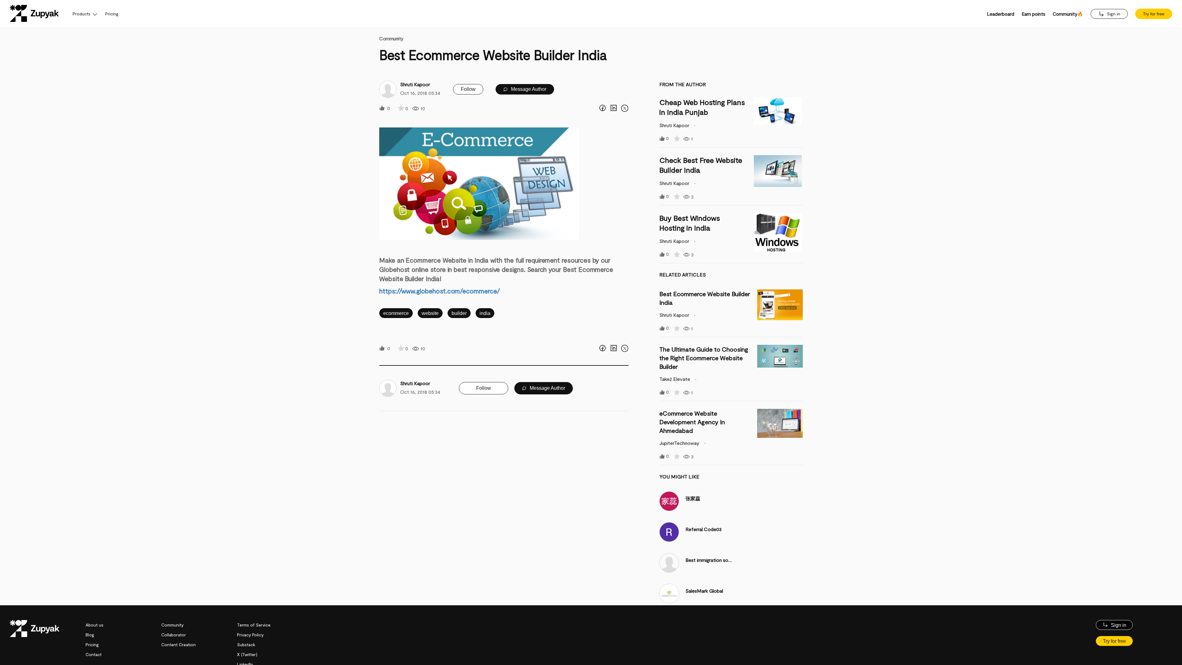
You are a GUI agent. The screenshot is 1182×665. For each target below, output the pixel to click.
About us (94, 624)
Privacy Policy (250, 634)
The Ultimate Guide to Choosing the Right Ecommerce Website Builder (703, 357)
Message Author (528, 89)
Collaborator (173, 634)
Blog (90, 634)
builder (459, 313)
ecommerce (396, 313)
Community (391, 38)
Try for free (1153, 13)
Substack (246, 644)
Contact (94, 654)
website (430, 313)
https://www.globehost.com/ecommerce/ (439, 291)
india (485, 313)
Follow (468, 89)
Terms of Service (254, 624)
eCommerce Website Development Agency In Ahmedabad (692, 421)
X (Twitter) (247, 654)
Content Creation (178, 644)
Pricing (112, 13)
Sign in (1113, 13)
